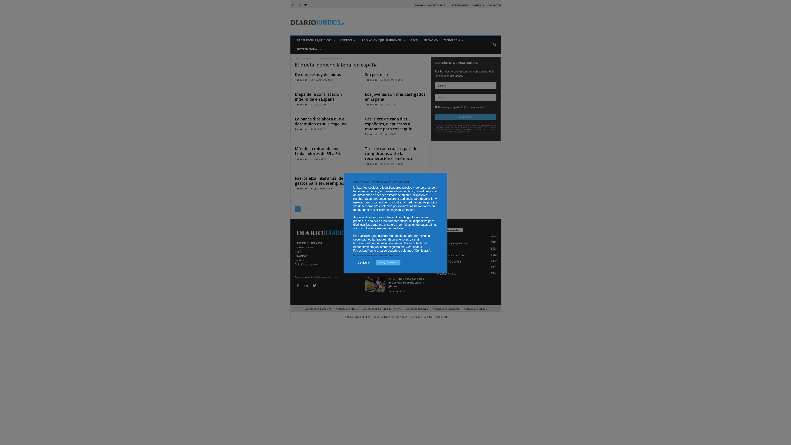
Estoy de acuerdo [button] (388, 262)
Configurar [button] (364, 262)
